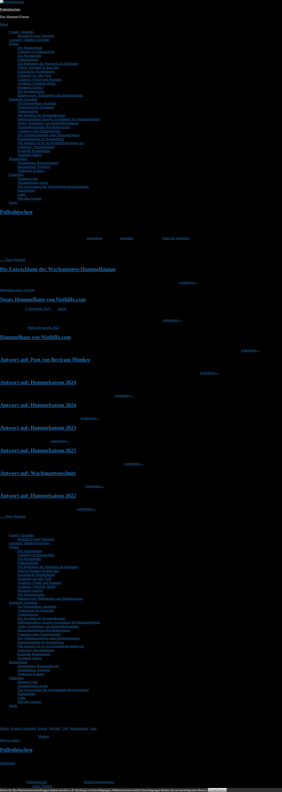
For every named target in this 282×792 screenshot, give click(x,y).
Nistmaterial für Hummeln (36, 107)
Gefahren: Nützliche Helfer (37, 83)
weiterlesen (188, 282)
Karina (42, 728)
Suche (13, 202)
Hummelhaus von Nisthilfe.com (35, 337)
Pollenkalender (28, 59)
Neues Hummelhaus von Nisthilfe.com (43, 299)
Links (22, 194)
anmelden (126, 238)
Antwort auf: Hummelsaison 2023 (38, 427)
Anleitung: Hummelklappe (36, 147)
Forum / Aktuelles (21, 32)
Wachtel (54, 728)
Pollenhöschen (10, 9)
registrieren (94, 238)
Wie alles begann (29, 198)
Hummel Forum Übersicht (36, 36)
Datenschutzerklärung (99, 782)
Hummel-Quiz (28, 179)
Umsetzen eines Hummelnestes (39, 131)
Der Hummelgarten (31, 91)
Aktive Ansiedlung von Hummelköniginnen (48, 123)
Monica (43, 736)
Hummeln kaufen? (30, 87)
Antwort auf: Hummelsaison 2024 (38, 382)
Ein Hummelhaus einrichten (37, 103)
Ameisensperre (28, 111)
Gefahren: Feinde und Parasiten (39, 79)
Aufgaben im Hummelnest (36, 52)
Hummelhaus (18, 159)
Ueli (65, 728)
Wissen (14, 44)
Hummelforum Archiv (33, 182)
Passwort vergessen (175, 238)
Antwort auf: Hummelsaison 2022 (38, 495)
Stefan (62, 309)
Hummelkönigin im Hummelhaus (41, 139)
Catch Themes (42, 786)
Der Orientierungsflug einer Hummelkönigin (49, 135)
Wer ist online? (10, 740)
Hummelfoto (26, 190)
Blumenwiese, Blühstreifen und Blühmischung (50, 95)
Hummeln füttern (29, 155)
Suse (93, 728)
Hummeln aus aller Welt (34, 75)
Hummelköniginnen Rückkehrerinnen (44, 127)
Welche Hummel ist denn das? (39, 67)
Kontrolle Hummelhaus (34, 151)
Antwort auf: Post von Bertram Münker (45, 359)
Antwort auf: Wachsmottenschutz (38, 473)
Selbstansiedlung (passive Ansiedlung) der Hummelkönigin (59, 119)
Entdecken (16, 175)
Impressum (7, 763)
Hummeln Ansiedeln (23, 99)
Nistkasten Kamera (31, 171)
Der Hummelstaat (30, 48)
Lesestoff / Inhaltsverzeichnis (29, 40)
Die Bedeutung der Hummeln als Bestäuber (48, 63)
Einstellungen (217, 790)
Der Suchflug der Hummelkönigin (41, 115)
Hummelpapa (79, 728)
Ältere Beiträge (13, 260)
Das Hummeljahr (29, 56)
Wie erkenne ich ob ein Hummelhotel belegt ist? (51, 143)
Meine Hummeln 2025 (43, 328)
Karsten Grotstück (23, 728)
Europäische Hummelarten (36, 71)
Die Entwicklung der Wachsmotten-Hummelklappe (53, 186)
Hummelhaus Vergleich (34, 167)
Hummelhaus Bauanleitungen (38, 163)
